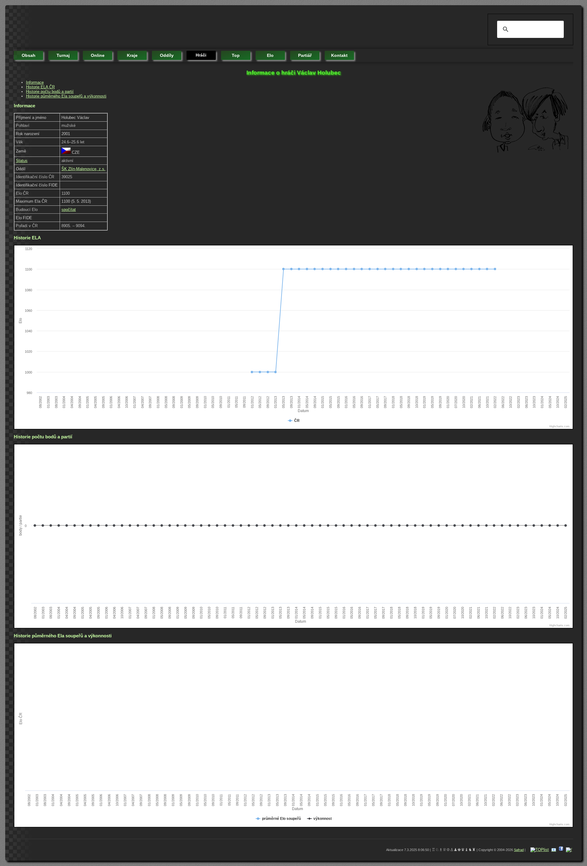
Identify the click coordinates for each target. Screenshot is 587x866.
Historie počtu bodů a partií (50, 91)
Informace (35, 82)
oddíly (167, 55)
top (236, 55)
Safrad (519, 850)
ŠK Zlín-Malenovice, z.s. (83, 169)
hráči (201, 55)
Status (22, 160)
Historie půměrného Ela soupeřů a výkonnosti (66, 96)
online (98, 55)
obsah (28, 55)
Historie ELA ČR (40, 87)
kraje (132, 55)
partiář (305, 55)
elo (270, 55)
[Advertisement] (125, 27)
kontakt (339, 55)
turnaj (63, 55)
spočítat (68, 209)
